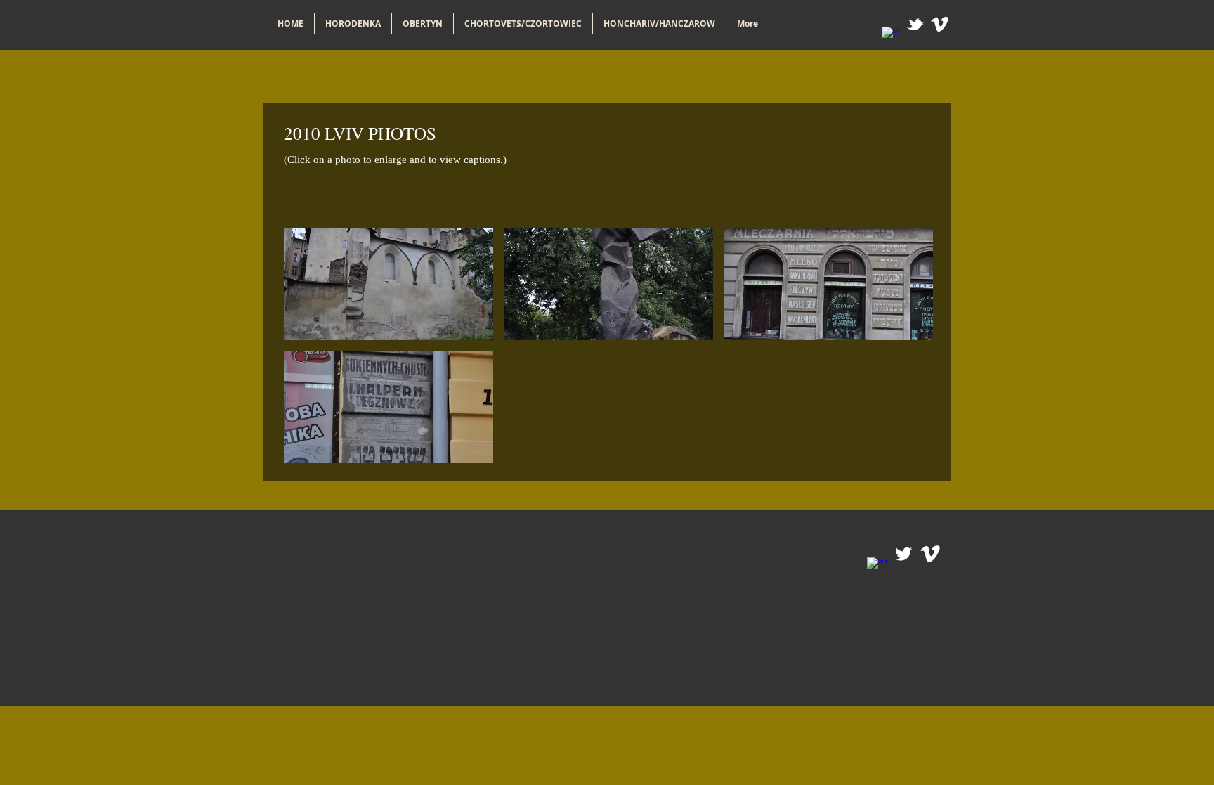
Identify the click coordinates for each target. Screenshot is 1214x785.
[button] (388, 284)
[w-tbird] (915, 24)
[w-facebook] (890, 35)
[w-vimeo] (939, 24)
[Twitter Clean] (903, 554)
